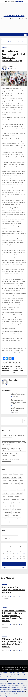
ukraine (16, 506)
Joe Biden (5, 490)
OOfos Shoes (12, 672)
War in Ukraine (17, 518)
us (12, 509)
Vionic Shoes (20, 681)
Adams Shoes (3, 687)
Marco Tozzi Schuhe (21, 685)
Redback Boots (4, 691)
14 (17, 553)
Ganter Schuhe (12, 681)
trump (9, 502)
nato (4, 496)
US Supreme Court (14, 515)
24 (4, 558)
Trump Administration (17, 502)
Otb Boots (24, 689)
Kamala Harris (13, 490)
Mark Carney (5, 493)
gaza (10, 480)
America (5, 474)
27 (14, 558)
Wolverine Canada (5, 674)
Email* (4, 530)
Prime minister (6, 499)
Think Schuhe (12, 691)
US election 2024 (7, 512)
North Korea (10, 496)
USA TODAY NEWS (14, 15)
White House (6, 522)
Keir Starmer (21, 490)
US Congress (18, 509)
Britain (10, 474)
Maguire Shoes (8, 683)
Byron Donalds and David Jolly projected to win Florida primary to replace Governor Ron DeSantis (14, 442)
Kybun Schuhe (21, 691)
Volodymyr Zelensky (7, 518)
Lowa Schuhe (3, 681)
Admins (11, 66)
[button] (1, 34)
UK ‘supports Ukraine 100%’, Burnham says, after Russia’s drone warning (18, 408)
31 (3, 561)
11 (7, 553)
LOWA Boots (14, 674)
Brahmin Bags (11, 693)
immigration (5, 483)
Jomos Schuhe (11, 685)
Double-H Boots (20, 672)
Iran (11, 483)
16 (24, 553)
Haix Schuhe (3, 693)
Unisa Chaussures (22, 679)
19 (10, 556)
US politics (5, 515)
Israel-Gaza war (6, 486)
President (17, 496)
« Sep (4, 567)
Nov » (23, 567)
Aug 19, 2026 (15, 396)
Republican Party (15, 499)
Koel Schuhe (3, 679)
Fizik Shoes (23, 677)
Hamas (21, 480)
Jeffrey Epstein (16, 486)
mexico (12, 493)
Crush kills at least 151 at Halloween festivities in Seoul (7, 368)
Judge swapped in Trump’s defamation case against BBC (13, 590)
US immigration (16, 512)
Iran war (17, 483)
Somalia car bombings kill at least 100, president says (14, 41)
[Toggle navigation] (25, 35)
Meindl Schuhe (16, 689)
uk (12, 506)
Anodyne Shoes (12, 687)
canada (16, 474)
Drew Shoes (3, 685)
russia (22, 499)
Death (21, 474)
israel (22, 483)
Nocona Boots (15, 677)
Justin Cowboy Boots (18, 683)
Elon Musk (14, 477)
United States (6, 509)
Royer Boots (19, 693)
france (4, 480)
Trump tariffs (6, 506)
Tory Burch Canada (22, 687)
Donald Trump (6, 477)
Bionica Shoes (4, 672)
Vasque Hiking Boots (5, 689)
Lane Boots (7, 677)
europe (20, 477)
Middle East (19, 493)
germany (15, 480)
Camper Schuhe (12, 679)
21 (17, 556)
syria (4, 502)
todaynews (4, 47)
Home (2, 39)
